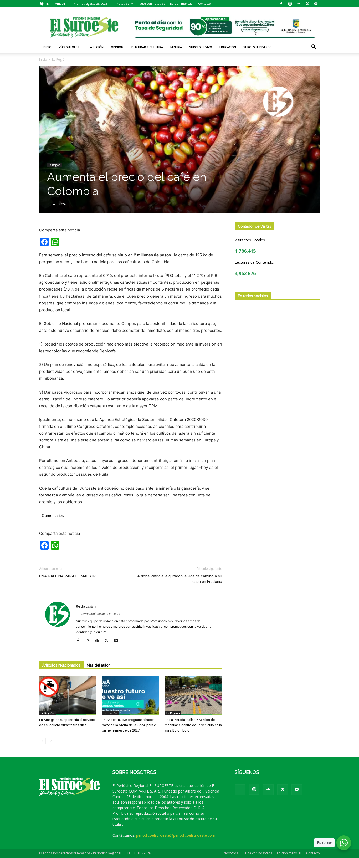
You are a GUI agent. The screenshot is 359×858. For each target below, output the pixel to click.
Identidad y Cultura (147, 47)
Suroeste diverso (257, 47)
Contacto (204, 4)
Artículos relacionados (61, 665)
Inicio (47, 47)
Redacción (86, 606)
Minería (176, 47)
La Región (96, 47)
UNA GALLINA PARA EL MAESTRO (68, 576)
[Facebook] (281, 3)
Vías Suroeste (70, 47)
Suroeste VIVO (200, 47)
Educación (227, 47)
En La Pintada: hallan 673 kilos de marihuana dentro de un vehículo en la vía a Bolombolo (193, 725)
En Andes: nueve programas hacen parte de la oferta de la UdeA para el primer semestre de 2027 (129, 725)
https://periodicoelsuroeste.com (98, 614)
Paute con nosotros (151, 4)
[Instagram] (290, 3)
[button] (313, 47)
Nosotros (122, 4)
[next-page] (51, 741)
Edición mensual (181, 4)
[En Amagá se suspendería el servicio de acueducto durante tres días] (67, 695)
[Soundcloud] (298, 3)
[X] (307, 3)
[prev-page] (42, 741)
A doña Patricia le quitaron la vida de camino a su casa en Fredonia (179, 579)
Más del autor (98, 665)
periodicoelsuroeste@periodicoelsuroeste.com (175, 835)
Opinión (117, 47)
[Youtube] (316, 3)
